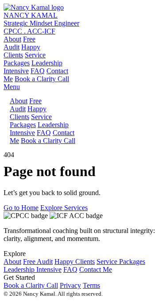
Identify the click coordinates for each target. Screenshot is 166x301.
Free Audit (38, 261)
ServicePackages (25, 59)
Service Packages (121, 261)
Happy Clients (74, 261)
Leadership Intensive (33, 269)
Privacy (70, 285)
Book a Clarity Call (42, 79)
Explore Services (64, 207)
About (12, 39)
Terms (91, 285)
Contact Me (95, 269)
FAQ (38, 71)
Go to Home (21, 207)
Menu (12, 86)
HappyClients (22, 51)
